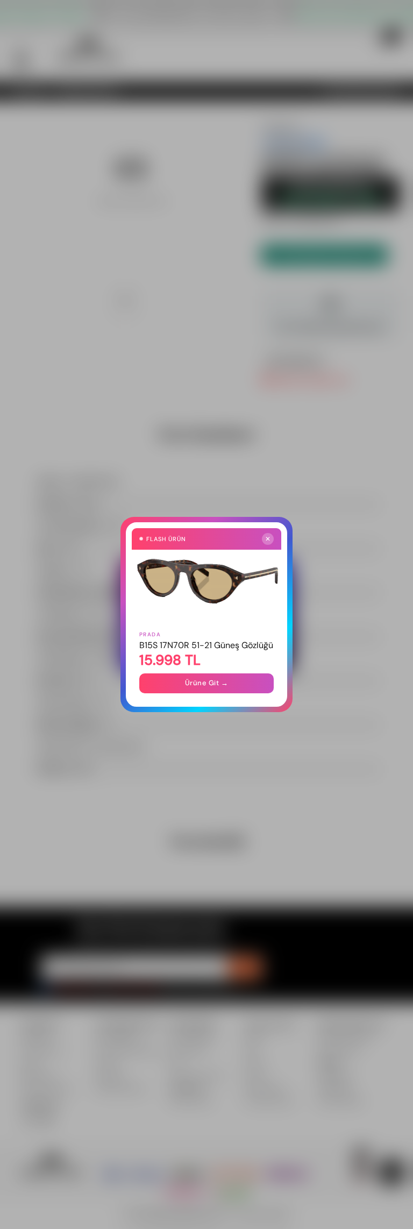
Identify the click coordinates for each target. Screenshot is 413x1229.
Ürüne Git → (207, 682)
